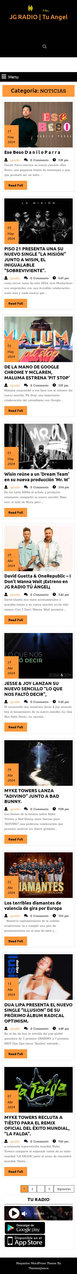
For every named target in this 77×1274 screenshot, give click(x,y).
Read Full (17, 186)
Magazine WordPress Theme (36, 1263)
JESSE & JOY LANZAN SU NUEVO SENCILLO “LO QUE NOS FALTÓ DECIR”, (33, 688)
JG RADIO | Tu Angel (38, 17)
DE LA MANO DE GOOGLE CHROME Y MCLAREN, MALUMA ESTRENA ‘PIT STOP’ (37, 372)
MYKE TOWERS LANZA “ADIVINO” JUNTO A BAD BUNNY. (31, 796)
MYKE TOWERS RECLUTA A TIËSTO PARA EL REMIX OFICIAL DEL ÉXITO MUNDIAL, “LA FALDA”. (36, 1125)
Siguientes (64, 1189)
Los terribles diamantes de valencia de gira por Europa (33, 905)
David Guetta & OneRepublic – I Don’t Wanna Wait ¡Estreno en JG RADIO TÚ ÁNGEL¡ (37, 581)
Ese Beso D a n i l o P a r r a (32, 152)
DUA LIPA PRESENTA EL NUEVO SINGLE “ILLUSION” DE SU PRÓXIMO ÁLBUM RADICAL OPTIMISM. (38, 1013)
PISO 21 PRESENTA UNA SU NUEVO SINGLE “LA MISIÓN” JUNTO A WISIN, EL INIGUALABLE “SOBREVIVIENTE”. (35, 259)
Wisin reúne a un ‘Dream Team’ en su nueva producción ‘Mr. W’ (36, 476)
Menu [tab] (13, 76)
